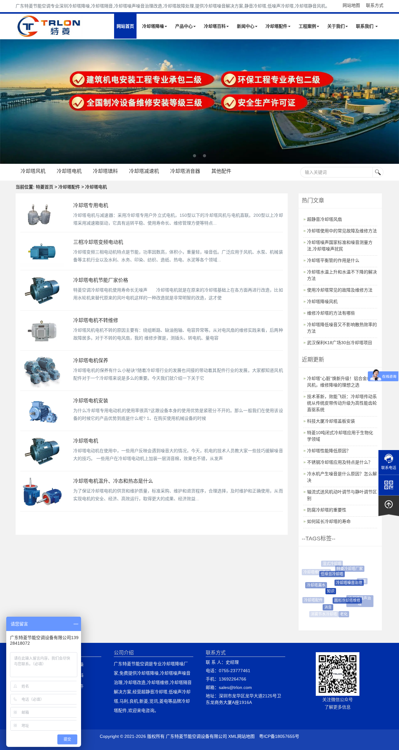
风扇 (360, 581)
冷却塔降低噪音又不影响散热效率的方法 (342, 328)
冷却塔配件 (276, 26)
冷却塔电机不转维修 (95, 320)
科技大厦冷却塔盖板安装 (331, 421)
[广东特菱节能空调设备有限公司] (49, 33)
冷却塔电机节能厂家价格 (100, 280)
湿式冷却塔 (330, 564)
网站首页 (125, 26)
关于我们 (336, 26)
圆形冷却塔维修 (343, 600)
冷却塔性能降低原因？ (329, 450)
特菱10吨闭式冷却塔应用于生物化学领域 (340, 436)
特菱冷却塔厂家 (347, 569)
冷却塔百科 (215, 26)
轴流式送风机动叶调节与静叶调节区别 (342, 495)
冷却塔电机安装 (90, 400)
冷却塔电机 (69, 171)
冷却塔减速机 (144, 171)
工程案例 (307, 26)
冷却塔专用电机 (90, 205)
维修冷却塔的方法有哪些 (331, 313)
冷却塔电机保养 (90, 360)
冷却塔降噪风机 (322, 301)
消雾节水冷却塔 (323, 614)
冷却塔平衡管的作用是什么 (333, 260)
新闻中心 (245, 26)
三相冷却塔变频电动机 (98, 242)
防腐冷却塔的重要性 (326, 509)
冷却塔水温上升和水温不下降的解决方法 (342, 275)
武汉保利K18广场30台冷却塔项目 (339, 342)
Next (6, 101)
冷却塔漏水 (313, 585)
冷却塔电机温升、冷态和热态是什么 (113, 481)
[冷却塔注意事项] (199, 101)
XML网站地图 (241, 736)
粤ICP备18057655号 (279, 736)
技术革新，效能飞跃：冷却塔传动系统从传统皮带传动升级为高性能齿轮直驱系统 (342, 403)
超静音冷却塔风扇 (324, 219)
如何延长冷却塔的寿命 (329, 521)
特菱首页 (44, 186)
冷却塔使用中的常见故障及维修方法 (342, 230)
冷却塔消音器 (185, 171)
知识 (325, 591)
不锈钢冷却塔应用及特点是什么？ (340, 462)
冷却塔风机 (33, 171)
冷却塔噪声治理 (358, 598)
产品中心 (184, 26)
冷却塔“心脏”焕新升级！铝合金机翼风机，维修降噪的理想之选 (341, 381)
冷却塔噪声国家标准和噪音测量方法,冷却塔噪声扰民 (340, 245)
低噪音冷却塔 (328, 574)
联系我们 (365, 26)
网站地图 (351, 5)
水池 (357, 610)
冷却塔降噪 (153, 26)
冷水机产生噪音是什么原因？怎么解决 (342, 477)
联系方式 (374, 5)
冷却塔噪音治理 (344, 583)
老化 (341, 614)
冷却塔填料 (105, 171)
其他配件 (221, 171)
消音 (324, 607)
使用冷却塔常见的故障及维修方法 (340, 289)
